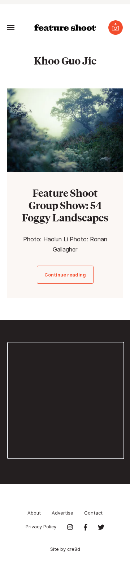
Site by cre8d (65, 549)
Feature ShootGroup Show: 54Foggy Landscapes (65, 205)
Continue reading (65, 275)
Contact (93, 513)
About (34, 513)
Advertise (62, 513)
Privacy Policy (41, 526)
